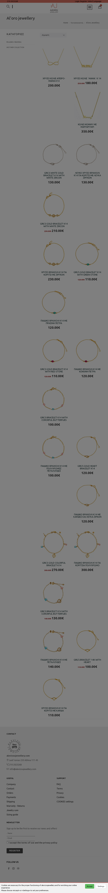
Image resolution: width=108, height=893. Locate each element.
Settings (101, 886)
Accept (89, 886)
